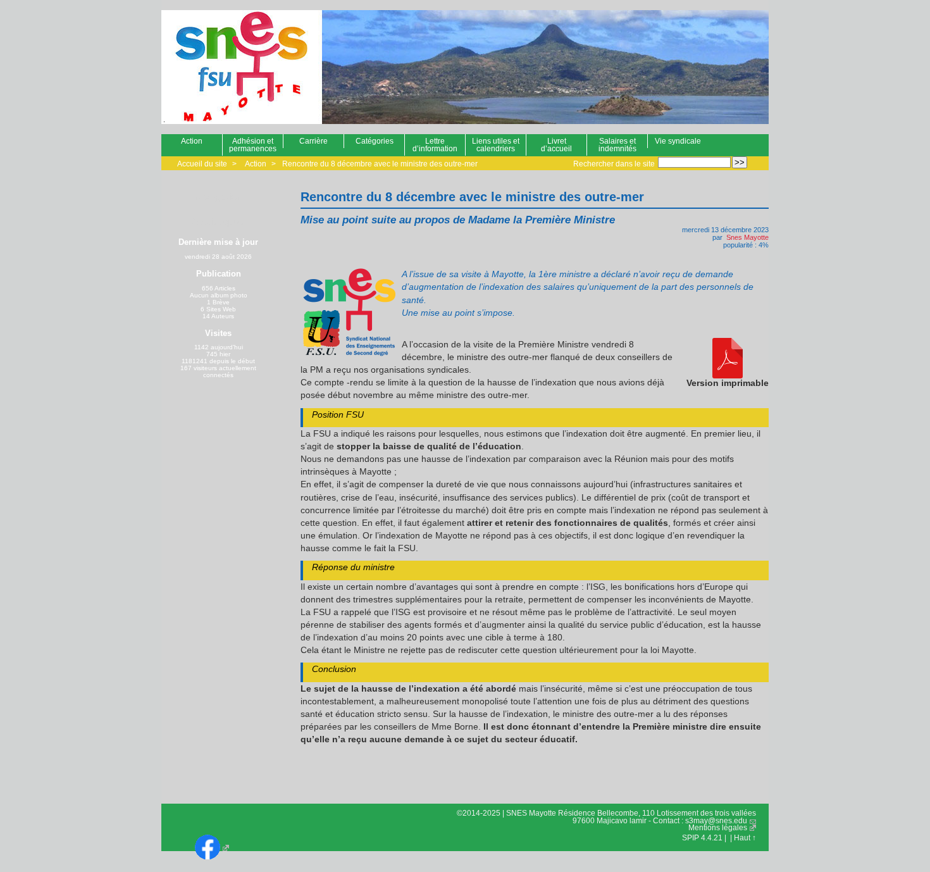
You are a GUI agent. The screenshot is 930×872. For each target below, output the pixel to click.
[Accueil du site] (234, 67)
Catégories (375, 141)
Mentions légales (717, 827)
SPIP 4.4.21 (702, 837)
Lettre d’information (434, 145)
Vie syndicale (678, 141)
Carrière (313, 141)
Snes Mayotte (747, 237)
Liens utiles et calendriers (495, 145)
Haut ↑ (745, 837)
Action (191, 141)
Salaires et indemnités (617, 145)
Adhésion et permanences (252, 145)
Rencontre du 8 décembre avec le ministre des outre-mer (380, 163)
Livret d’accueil (556, 145)
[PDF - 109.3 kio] (727, 358)
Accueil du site (202, 163)
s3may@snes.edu (716, 820)
